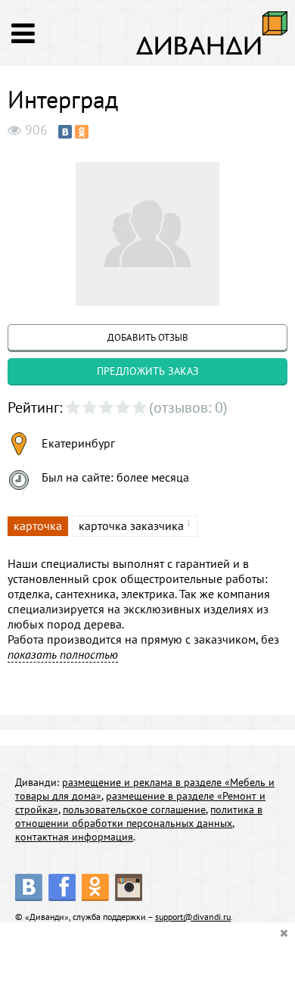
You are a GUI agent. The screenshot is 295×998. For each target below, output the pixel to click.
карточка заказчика (131, 525)
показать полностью (63, 654)
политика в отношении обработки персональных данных (138, 816)
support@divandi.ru (193, 916)
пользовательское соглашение (134, 809)
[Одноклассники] (81, 132)
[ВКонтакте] (65, 132)
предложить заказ (148, 371)
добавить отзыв (147, 337)
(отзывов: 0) (188, 407)
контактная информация (74, 837)
